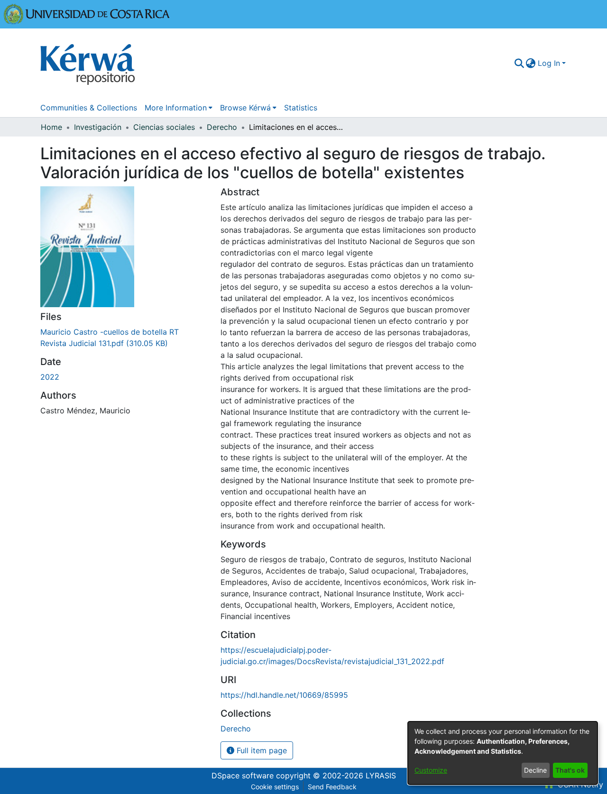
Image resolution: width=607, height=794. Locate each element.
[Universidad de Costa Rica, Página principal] (87, 13)
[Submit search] (519, 63)
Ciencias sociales (164, 127)
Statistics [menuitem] (300, 107)
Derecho (222, 127)
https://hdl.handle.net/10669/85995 (284, 695)
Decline (535, 770)
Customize (430, 770)
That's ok (570, 770)
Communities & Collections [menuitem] (88, 107)
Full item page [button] (260, 750)
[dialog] (503, 753)
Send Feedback (332, 787)
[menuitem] (531, 63)
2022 (49, 377)
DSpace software (243, 775)
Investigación (97, 127)
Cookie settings (275, 787)
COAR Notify (579, 784)
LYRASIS (381, 775)
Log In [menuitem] (549, 63)
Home (51, 127)
